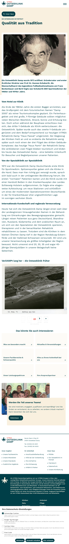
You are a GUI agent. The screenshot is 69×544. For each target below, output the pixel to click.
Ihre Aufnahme (31, 461)
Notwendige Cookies (31, 515)
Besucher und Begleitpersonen (22, 155)
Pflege (42, 503)
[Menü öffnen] (64, 4)
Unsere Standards (9, 461)
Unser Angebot (7, 451)
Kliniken (25, 500)
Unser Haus (51, 451)
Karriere (43, 506)
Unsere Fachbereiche (10, 454)
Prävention (26, 506)
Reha (24, 503)
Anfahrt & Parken (32, 467)
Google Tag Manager (34, 521)
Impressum (52, 463)
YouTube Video (34, 527)
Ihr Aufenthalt (29, 451)
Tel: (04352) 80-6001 (31, 444)
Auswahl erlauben (33, 540)
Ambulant (43, 500)
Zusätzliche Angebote (10, 464)
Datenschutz (53, 466)
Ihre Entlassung (31, 464)
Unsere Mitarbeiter (9, 457)
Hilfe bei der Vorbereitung (35, 457)
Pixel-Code (33, 534)
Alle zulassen (48, 540)
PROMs (51, 454)
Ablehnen (20, 540)
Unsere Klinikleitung (56, 469)
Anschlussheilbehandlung (35, 454)
